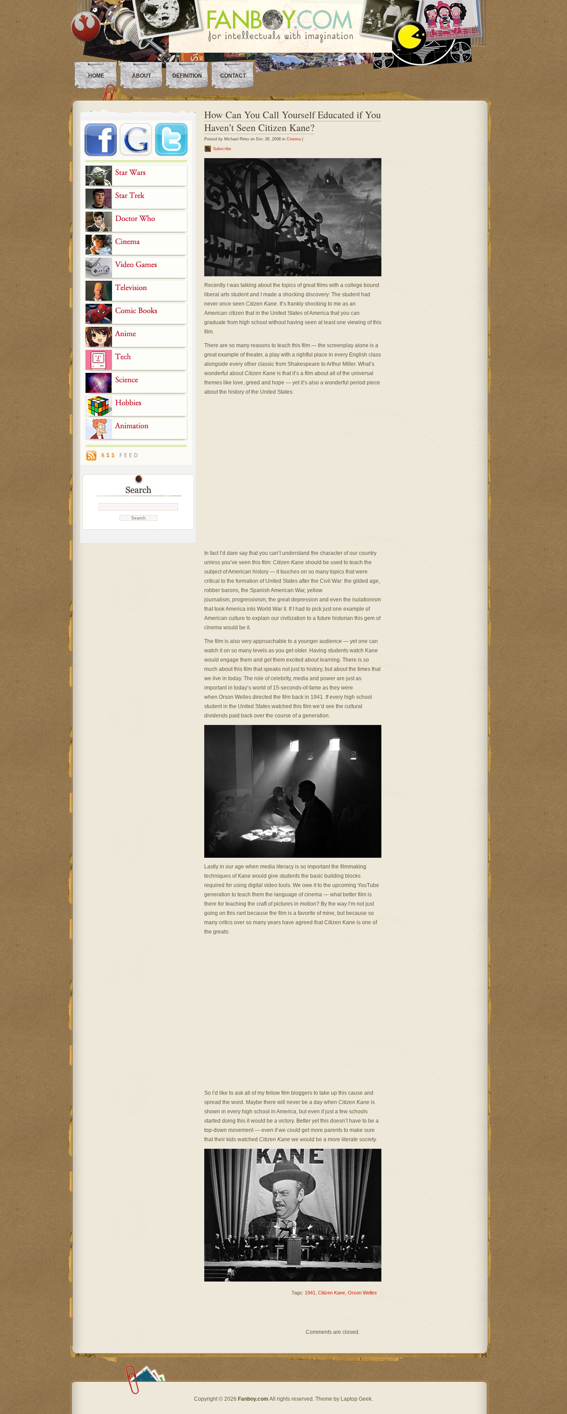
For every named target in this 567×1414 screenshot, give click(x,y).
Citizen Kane (331, 1292)
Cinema (294, 139)
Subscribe (222, 149)
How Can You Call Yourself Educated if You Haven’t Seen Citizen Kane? (292, 121)
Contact (233, 76)
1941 (310, 1292)
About (141, 76)
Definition (187, 76)
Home (96, 76)
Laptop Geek (356, 1399)
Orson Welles (362, 1292)
